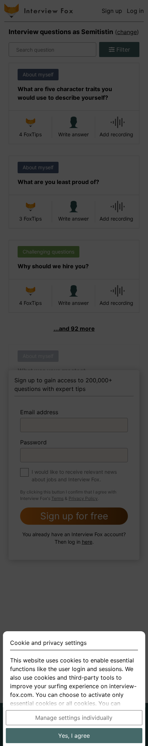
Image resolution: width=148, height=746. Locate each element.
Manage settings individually (73, 717)
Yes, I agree (74, 735)
